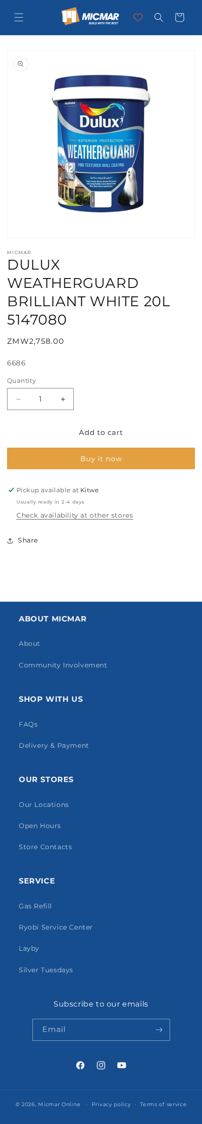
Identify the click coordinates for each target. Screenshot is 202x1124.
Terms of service (163, 1104)
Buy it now (101, 458)
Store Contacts (45, 847)
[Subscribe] (159, 1030)
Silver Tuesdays (46, 970)
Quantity (21, 380)
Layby (29, 948)
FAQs (28, 724)
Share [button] (28, 540)
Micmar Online (59, 1104)
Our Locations (44, 804)
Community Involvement (63, 665)
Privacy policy (111, 1104)
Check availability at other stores (74, 515)
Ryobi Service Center (56, 927)
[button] (18, 17)
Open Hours (40, 826)
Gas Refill (35, 906)
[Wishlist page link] (138, 17)
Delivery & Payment (54, 745)
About (29, 643)
